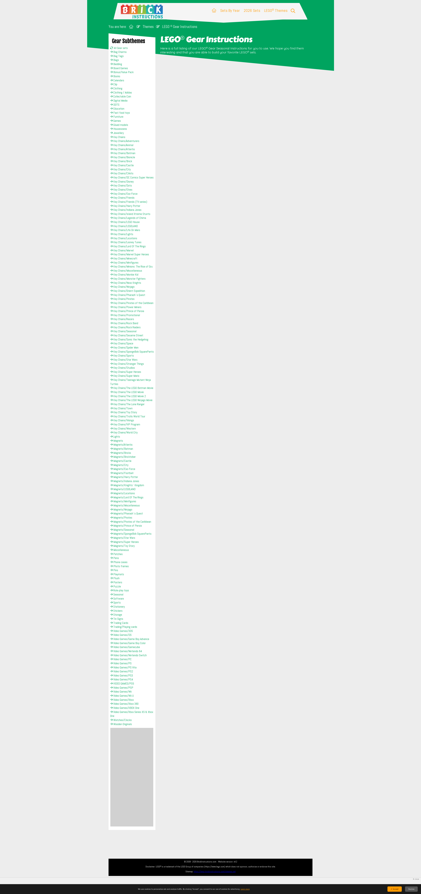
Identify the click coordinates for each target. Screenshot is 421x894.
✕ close (416, 879)
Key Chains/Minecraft (125, 258)
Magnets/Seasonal (123, 530)
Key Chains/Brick (122, 161)
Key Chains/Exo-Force (125, 194)
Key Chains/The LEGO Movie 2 (129, 396)
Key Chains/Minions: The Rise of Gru (133, 266)
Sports (117, 602)
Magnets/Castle (122, 461)
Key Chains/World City (125, 432)
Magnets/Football (123, 473)
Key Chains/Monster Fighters (129, 278)
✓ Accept (394, 889)
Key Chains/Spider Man (125, 347)
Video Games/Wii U (123, 695)
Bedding (117, 64)
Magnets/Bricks (122, 453)
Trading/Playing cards (125, 627)
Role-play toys (121, 590)
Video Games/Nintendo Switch (130, 655)
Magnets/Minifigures (124, 501)
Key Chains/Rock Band (125, 323)
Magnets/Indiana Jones (126, 481)
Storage (117, 614)
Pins (115, 570)
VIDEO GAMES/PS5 (123, 683)
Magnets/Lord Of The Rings (128, 497)
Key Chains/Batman (124, 153)
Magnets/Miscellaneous (126, 505)
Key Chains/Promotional (126, 315)
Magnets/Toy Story (124, 546)
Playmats (118, 574)
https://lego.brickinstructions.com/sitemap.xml (215, 871)
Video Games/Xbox (123, 700)
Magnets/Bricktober (124, 457)
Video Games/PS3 (123, 675)
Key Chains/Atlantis (124, 149)
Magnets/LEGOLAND (124, 489)
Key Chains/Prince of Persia (128, 311)
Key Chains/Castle (123, 165)
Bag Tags (118, 56)
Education (118, 108)
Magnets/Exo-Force (124, 469)
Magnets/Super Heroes (126, 542)
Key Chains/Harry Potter (126, 206)
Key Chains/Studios (124, 368)
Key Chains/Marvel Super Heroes (131, 254)
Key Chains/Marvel (123, 250)
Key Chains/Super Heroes (127, 372)
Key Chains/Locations (125, 238)
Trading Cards (120, 623)
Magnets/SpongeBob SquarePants (132, 533)
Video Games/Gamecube (126, 647)
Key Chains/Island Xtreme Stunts (131, 214)
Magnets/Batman (123, 449)
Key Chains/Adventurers (126, 141)
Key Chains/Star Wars (125, 359)
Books (116, 76)
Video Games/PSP (123, 687)
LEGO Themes (275, 10)
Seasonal (118, 594)
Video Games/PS (122, 663)
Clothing (117, 88)
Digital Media (120, 100)
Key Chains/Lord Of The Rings (129, 246)
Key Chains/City (122, 169)
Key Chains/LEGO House (126, 222)
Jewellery (118, 133)
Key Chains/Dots (122, 185)
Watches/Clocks (122, 720)
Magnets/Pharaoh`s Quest (128, 513)
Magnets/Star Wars (124, 538)
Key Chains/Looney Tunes (127, 242)
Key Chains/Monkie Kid (125, 274)
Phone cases (120, 562)
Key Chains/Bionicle (124, 157)
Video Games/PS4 (123, 679)
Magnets (118, 440)
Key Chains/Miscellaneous (127, 270)
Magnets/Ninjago (122, 509)
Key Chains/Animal (123, 145)
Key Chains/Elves (122, 189)
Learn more (245, 889)
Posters (117, 582)
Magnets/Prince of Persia (127, 525)
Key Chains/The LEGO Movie (128, 392)
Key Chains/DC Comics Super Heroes (133, 177)
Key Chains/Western (124, 428)
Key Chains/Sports (123, 355)
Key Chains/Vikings (123, 420)
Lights (116, 436)
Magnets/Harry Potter (125, 477)
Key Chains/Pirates (124, 299)
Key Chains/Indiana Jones (127, 210)
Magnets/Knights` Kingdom (128, 485)
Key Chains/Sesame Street (128, 335)
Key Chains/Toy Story (125, 412)
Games (117, 121)
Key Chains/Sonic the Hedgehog (130, 339)
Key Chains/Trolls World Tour (129, 416)
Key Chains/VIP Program (126, 424)
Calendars (118, 80)
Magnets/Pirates (122, 517)
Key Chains (119, 137)
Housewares (120, 129)
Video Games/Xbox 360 (125, 704)
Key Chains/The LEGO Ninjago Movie (132, 400)
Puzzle (117, 586)
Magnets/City (120, 465)
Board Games (120, 68)
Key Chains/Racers (123, 319)
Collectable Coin (122, 96)
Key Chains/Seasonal (124, 331)
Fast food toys (121, 113)
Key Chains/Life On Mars (126, 230)
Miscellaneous (121, 550)
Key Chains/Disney (123, 181)
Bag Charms (120, 52)
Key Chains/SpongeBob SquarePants (133, 351)
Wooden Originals (122, 724)
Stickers (118, 611)
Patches (118, 554)
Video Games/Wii (122, 691)
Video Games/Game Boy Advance (131, 639)
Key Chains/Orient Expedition (129, 291)
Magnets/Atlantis (123, 444)
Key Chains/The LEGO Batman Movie (133, 388)
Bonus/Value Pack (123, 72)
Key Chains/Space (123, 343)
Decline (411, 889)
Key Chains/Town (123, 408)
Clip (115, 84)
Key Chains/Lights (123, 234)
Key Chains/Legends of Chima (129, 218)
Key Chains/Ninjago (124, 287)
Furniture (118, 116)
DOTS (116, 104)
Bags (116, 60)
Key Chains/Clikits (123, 173)
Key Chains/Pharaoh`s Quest (129, 295)
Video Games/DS (122, 635)
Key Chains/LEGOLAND (125, 226)
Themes (148, 26)
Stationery (119, 606)
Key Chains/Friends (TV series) (130, 202)
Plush (116, 578)
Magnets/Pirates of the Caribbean (132, 521)
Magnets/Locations (124, 493)
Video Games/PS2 (123, 671)
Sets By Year (230, 10)
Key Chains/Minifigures (125, 262)
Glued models (120, 125)
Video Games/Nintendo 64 (127, 651)
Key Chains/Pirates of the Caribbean (133, 303)
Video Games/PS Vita (124, 667)
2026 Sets (252, 10)
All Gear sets (120, 48)
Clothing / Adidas (122, 92)
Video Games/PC (122, 659)
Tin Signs (118, 619)
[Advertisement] (131, 777)
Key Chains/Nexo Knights (127, 283)
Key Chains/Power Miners (127, 307)
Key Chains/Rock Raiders (127, 327)
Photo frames (121, 566)
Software (118, 598)
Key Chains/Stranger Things (128, 364)
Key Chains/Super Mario (126, 376)
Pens (116, 558)
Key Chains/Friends (124, 197)
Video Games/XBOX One (126, 708)
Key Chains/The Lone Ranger (129, 404)
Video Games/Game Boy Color (129, 643)
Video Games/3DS (123, 631)
